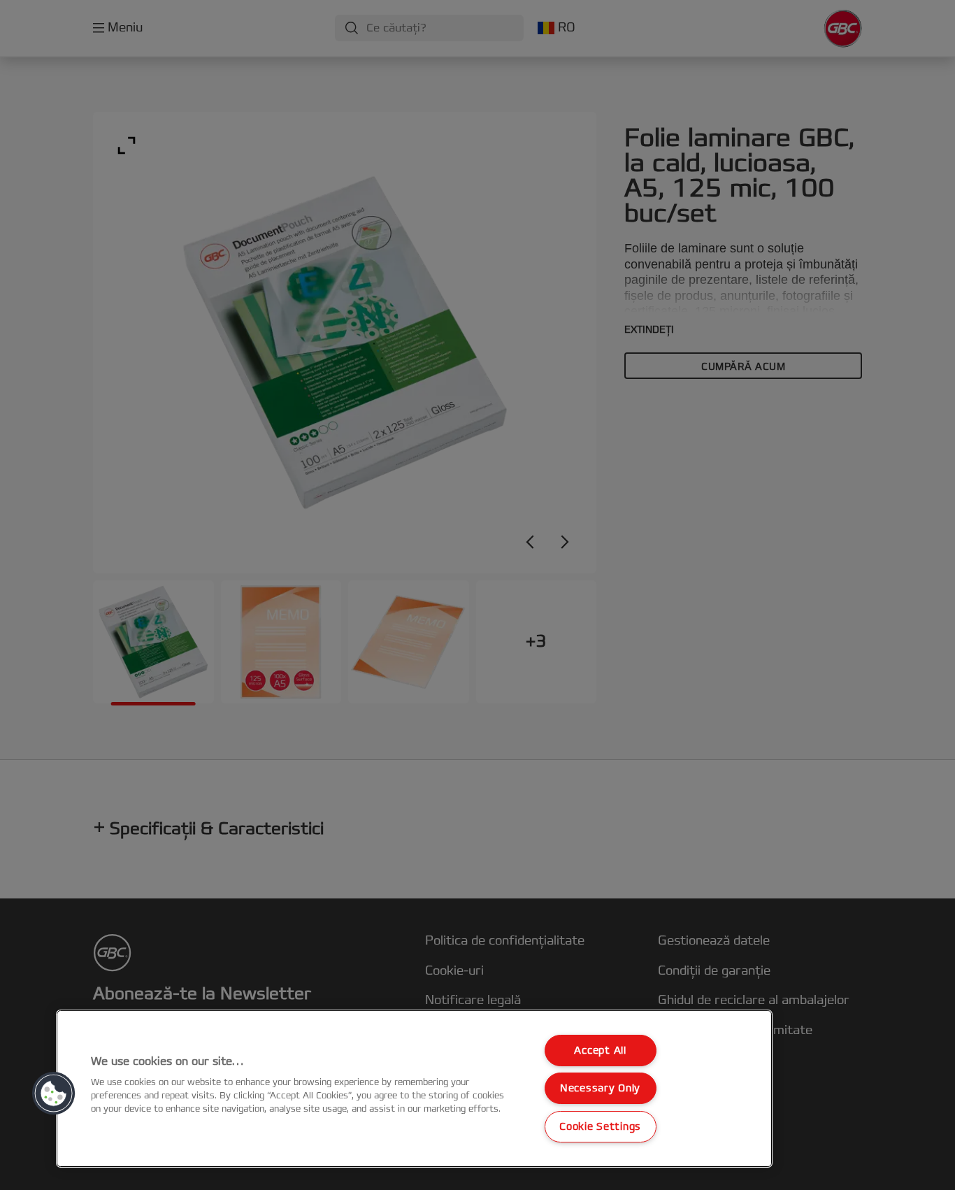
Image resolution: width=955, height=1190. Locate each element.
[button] (53, 1093)
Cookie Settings (600, 1126)
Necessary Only (600, 1088)
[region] (414, 1089)
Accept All (600, 1050)
